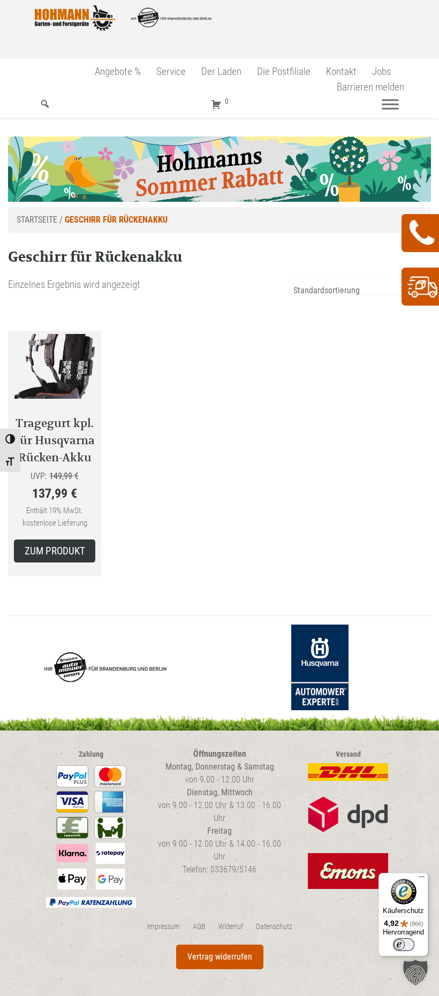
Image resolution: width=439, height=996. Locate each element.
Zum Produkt (55, 551)
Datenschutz (274, 926)
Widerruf (230, 926)
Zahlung (91, 754)
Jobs (381, 71)
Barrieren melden (370, 87)
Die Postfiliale (284, 71)
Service (171, 71)
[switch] (403, 944)
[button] (415, 972)
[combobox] (360, 285)
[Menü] (390, 104)
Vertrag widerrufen (219, 957)
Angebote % (118, 71)
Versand (348, 754)
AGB (199, 926)
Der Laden (221, 71)
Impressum (163, 926)
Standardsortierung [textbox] (326, 290)
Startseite (37, 220)
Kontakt (341, 71)
